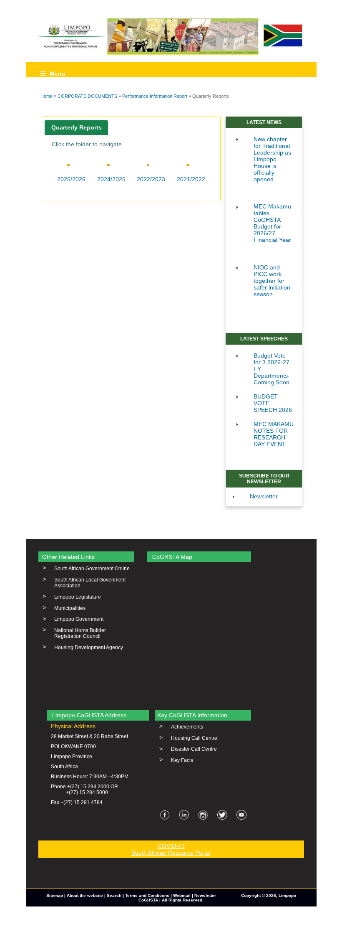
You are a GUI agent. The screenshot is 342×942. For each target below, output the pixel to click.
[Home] (171, 36)
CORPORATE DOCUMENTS (87, 96)
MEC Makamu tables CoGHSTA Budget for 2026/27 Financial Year (272, 223)
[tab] (76, 127)
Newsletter (264, 496)
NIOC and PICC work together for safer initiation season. (272, 280)
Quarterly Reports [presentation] (76, 127)
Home (46, 96)
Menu (57, 73)
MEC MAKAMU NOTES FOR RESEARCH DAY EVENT (274, 434)
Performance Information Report (154, 96)
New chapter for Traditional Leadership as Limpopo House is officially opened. (272, 159)
